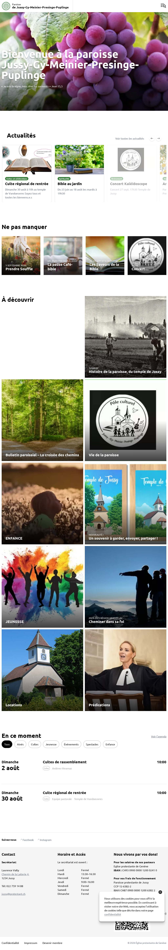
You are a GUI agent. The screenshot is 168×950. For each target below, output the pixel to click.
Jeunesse (51, 744)
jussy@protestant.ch (13, 893)
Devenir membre (52, 942)
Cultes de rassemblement (65, 762)
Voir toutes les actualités (129, 138)
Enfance (110, 744)
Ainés (20, 744)
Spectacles (92, 744)
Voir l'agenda (158, 736)
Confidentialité (10, 942)
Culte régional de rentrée (64, 792)
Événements (71, 744)
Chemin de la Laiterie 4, (15, 874)
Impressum (30, 942)
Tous (7, 744)
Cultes (34, 744)
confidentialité (112, 914)
